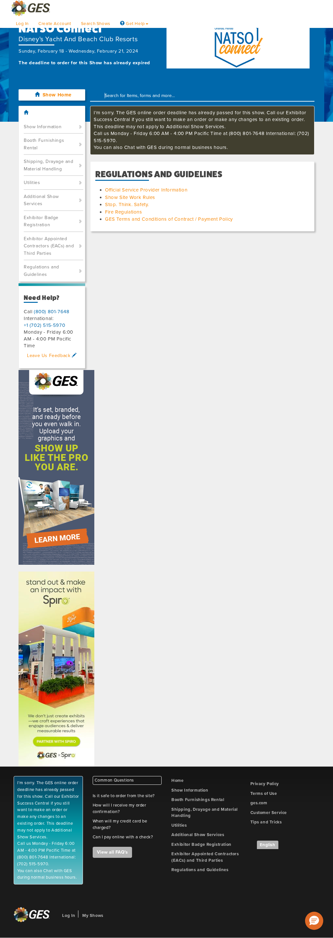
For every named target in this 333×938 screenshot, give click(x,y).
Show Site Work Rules (130, 197)
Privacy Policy (264, 783)
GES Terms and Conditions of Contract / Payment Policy (169, 219)
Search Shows (95, 23)
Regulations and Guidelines (41, 270)
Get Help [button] (135, 23)
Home (177, 780)
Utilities (32, 182)
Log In (22, 23)
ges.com (258, 803)
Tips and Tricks (266, 822)
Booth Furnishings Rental (44, 144)
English (267, 844)
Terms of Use (263, 793)
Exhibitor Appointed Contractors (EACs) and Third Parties (49, 246)
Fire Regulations (123, 212)
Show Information (43, 127)
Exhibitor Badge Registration (41, 221)
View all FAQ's (112, 852)
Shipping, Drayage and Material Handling (48, 165)
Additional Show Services (41, 200)
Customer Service (268, 812)
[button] (314, 921)
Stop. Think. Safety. (127, 204)
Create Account (54, 23)
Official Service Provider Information (146, 190)
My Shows (92, 915)
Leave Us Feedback (49, 355)
